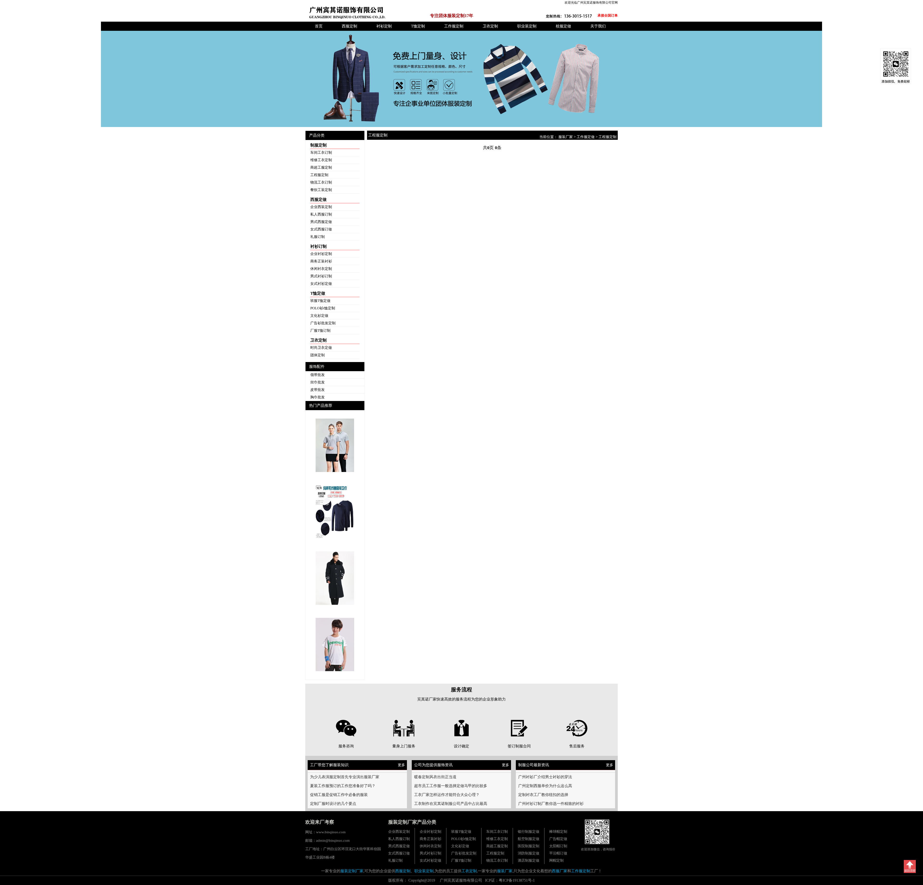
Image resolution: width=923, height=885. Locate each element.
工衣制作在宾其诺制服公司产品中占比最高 (450, 804)
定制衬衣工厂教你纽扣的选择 (543, 795)
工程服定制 (608, 137)
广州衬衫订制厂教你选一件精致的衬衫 (551, 804)
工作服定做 (586, 137)
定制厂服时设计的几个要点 (333, 804)
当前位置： (548, 137)
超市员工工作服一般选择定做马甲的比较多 (450, 786)
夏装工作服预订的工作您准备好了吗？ (342, 786)
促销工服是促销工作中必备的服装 (339, 795)
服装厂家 (565, 137)
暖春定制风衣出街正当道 (435, 777)
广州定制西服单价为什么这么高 (545, 786)
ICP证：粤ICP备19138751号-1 (510, 880)
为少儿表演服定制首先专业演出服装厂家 (344, 777)
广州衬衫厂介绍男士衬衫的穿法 (545, 777)
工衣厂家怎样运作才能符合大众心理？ (447, 795)
